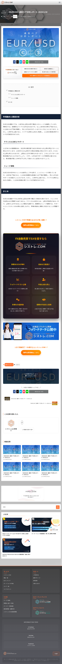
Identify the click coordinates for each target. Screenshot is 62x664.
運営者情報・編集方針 (9, 609)
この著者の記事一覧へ (27, 429)
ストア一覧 (6, 586)
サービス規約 (7, 600)
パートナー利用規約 (9, 606)
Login (56, 653)
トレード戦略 (14, 98)
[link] (22, 422)
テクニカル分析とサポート (18, 94)
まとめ (10, 102)
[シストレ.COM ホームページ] (10, 654)
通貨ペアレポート (6, 16)
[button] (14, 62)
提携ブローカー (37, 577)
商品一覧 (6, 577)
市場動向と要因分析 (14, 91)
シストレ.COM (7, 575)
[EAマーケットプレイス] (43, 603)
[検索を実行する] (58, 507)
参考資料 (35, 580)
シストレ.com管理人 (11, 429)
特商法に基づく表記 (9, 603)
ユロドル (15, 16)
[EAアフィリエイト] (43, 614)
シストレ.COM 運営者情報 (10, 611)
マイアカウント (7, 589)
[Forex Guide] (7, 2)
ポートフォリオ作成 (9, 583)
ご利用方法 (36, 575)
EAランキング (7, 580)
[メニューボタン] (59, 2)
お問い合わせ (36, 583)
